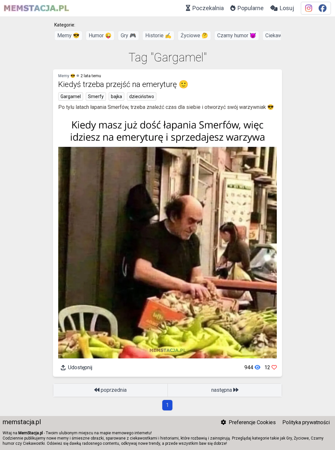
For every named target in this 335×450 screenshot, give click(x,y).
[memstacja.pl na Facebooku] (322, 8)
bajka (116, 96)
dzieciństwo (141, 96)
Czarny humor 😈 (236, 35)
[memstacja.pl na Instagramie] (308, 8)
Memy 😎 (68, 35)
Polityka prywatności (306, 422)
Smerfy (96, 96)
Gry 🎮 (128, 35)
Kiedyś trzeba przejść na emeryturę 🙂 (123, 84)
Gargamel (71, 96)
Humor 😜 (100, 35)
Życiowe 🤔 (194, 35)
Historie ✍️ (158, 35)
